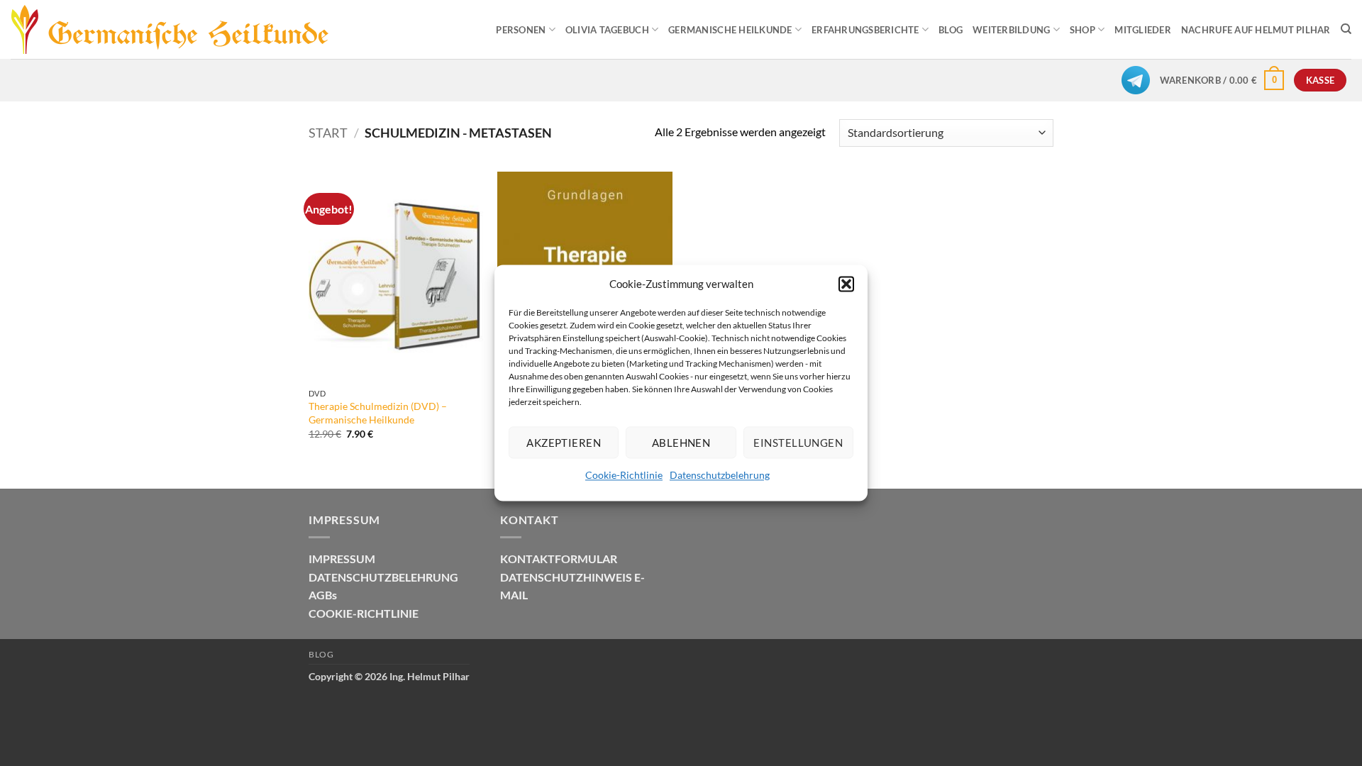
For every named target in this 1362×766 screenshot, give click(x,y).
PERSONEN (521, 29)
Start (328, 132)
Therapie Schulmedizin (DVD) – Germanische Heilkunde (378, 413)
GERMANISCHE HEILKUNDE (730, 29)
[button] (846, 284)
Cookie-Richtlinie (624, 475)
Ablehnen (681, 442)
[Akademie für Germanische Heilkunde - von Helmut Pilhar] (194, 29)
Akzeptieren (563, 442)
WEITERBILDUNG (1011, 29)
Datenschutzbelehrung (720, 475)
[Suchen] (1346, 29)
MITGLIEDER (1142, 29)
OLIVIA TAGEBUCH (607, 29)
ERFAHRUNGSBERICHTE (865, 29)
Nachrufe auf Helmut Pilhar (1256, 29)
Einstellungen (798, 442)
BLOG (951, 29)
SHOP (1082, 29)
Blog (321, 654)
